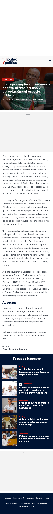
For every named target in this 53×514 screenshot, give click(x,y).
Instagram (17, 498)
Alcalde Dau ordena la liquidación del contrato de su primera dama (34, 372)
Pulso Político (37, 99)
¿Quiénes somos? (42, 498)
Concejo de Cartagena (14, 349)
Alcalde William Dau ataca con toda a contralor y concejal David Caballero (34, 390)
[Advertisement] (26, 27)
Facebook (8, 498)
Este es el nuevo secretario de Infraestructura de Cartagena (34, 405)
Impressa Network (39, 503)
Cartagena (8, 80)
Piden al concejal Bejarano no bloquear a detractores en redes (34, 439)
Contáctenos (28, 498)
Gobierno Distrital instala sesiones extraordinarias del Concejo (33, 422)
